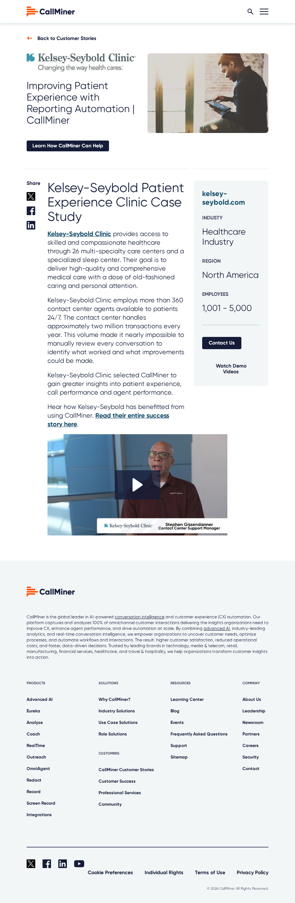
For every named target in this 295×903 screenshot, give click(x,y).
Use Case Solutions (118, 722)
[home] (51, 11)
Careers (250, 745)
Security (250, 757)
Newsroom (252, 722)
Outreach (36, 757)
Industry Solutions (117, 710)
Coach (33, 734)
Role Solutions (113, 734)
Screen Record (41, 803)
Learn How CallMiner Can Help (67, 146)
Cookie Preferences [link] (110, 872)
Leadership (254, 710)
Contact (250, 768)
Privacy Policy (252, 872)
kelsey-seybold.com (223, 197)
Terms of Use (210, 872)
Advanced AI (40, 699)
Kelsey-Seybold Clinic (79, 234)
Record (34, 791)
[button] (137, 484)
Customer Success (117, 781)
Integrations (39, 814)
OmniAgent (38, 768)
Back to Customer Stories (66, 38)
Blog (175, 710)
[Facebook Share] (33, 213)
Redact (34, 780)
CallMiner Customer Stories (126, 769)
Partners (251, 734)
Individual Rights (164, 872)
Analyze (35, 722)
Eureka (33, 710)
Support (179, 745)
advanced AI (217, 628)
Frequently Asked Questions (199, 734)
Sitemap (179, 757)
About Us (251, 699)
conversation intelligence (139, 616)
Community (110, 804)
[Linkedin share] (33, 228)
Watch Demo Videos (231, 369)
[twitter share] (33, 199)
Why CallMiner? (115, 699)
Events (177, 722)
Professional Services (120, 792)
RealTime (36, 745)
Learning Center (187, 699)
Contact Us (222, 343)
